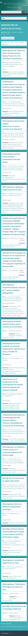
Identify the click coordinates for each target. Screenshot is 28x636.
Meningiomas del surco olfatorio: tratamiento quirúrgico (12, 506)
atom (2, 626)
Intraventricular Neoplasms (9, 310)
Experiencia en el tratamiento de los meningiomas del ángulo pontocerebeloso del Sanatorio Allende (12, 384)
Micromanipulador (7, 600)
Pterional (11, 246)
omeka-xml (21, 626)
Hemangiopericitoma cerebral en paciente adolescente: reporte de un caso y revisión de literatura (13, 348)
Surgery (4, 212)
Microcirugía (5, 246)
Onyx (10, 115)
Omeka (11, 633)
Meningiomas (5, 373)
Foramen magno (12, 146)
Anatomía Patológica (14, 367)
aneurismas (5, 245)
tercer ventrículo (6, 313)
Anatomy (22, 367)
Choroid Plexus (13, 306)
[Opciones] (22, 12)
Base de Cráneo (13, 72)
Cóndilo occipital (6, 552)
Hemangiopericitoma (7, 177)
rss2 (25, 626)
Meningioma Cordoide (8, 337)
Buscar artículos (5, 34)
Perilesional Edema (16, 210)
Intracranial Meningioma (8, 206)
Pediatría (15, 470)
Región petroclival (7, 498)
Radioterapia (5, 408)
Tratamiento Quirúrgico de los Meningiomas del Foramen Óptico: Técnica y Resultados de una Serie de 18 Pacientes (13, 420)
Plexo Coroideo (19, 311)
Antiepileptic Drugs (14, 203)
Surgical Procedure (15, 408)
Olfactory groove (20, 523)
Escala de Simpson (7, 277)
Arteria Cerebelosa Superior (16, 111)
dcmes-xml (11, 626)
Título (12, 42)
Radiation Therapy (14, 407)
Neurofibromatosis (7, 470)
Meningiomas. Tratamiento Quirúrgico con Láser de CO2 (13, 587)
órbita (18, 619)
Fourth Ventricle (12, 308)
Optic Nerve (22, 441)
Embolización (5, 113)
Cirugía (21, 203)
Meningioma (21, 73)
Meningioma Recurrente (8, 278)
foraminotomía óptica (11, 73)
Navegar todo (6, 32)
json (16, 626)
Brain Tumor (12, 175)
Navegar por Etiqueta (17, 32)
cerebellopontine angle (8, 405)
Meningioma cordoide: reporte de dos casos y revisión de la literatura (12, 324)
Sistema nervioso (6, 472)
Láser (17, 596)
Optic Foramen (14, 441)
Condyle (9, 144)
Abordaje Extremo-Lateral (16, 142)
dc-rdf (6, 626)
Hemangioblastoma (15, 113)
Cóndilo (4, 144)
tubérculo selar (6, 75)
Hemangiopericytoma (8, 179)
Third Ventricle (16, 313)
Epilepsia (15, 205)
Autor (16, 42)
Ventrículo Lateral (16, 315)
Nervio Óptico (6, 441)
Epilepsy (20, 205)
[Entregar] (25, 12)
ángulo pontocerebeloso (15, 403)
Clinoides (11, 245)
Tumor (14, 472)
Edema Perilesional (7, 205)
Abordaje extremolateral (15, 550)
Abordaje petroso (13, 496)
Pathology (12, 373)
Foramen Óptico (13, 439)
